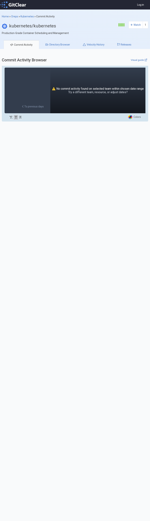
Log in (140, 4)
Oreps (14, 16)
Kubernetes (27, 16)
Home (5, 16)
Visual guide (137, 60)
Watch (137, 24)
